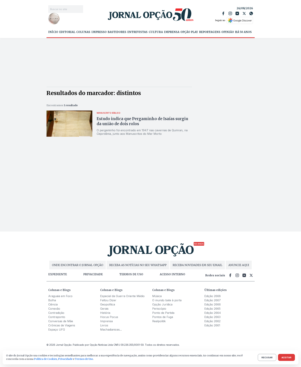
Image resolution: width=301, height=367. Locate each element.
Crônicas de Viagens (61, 325)
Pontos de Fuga (162, 317)
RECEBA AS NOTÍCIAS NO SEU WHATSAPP (138, 265)
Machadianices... (111, 329)
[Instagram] (230, 13)
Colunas (83, 32)
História (105, 313)
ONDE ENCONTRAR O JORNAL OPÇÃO (77, 265)
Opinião (227, 32)
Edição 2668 (212, 296)
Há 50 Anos (243, 32)
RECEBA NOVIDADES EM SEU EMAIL (197, 265)
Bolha (52, 300)
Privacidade (93, 274)
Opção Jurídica (162, 304)
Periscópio (159, 308)
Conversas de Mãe (60, 321)
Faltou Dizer (108, 300)
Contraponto (56, 317)
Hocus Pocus (109, 317)
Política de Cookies (45, 359)
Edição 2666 (212, 304)
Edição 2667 (212, 300)
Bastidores (117, 32)
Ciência (53, 304)
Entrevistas (137, 32)
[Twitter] (244, 13)
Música (157, 296)
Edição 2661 (212, 325)
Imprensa (171, 32)
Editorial (67, 32)
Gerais (104, 308)
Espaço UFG (56, 329)
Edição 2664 (212, 313)
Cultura (156, 32)
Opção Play (189, 32)
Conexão (54, 308)
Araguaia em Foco (60, 296)
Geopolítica (107, 304)
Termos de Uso (84, 359)
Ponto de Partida (163, 313)
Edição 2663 (212, 317)
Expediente (57, 274)
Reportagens (209, 32)
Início (53, 32)
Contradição (56, 313)
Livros (104, 325)
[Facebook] (223, 13)
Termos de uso (131, 274)
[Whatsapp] (251, 13)
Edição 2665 (212, 308)
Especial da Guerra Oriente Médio (122, 296)
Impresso (99, 32)
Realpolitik (159, 321)
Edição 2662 (212, 321)
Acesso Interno (172, 274)
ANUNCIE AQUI (238, 265)
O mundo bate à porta (167, 300)
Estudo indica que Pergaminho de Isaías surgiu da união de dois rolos (142, 121)
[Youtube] (237, 13)
